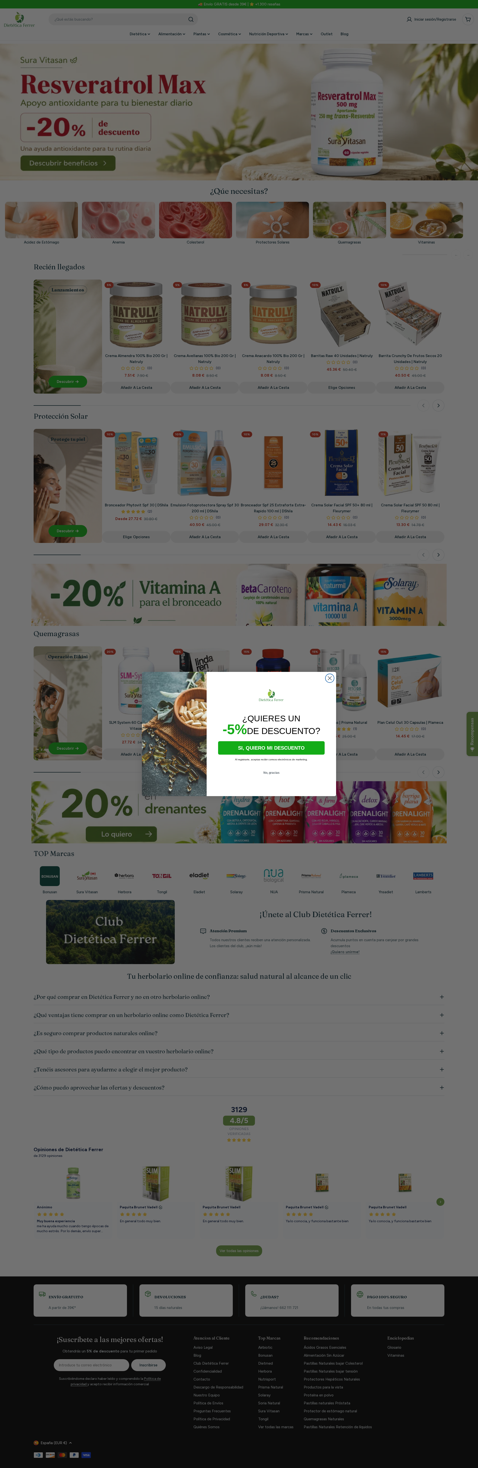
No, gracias (271, 773)
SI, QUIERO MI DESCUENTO (271, 748)
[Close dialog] (329, 678)
